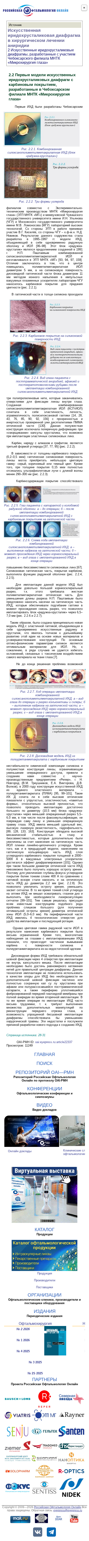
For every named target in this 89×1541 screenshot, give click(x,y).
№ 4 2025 (23, 1351)
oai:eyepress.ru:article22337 (53, 1042)
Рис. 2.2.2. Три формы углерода (41, 201)
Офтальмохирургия (35, 1324)
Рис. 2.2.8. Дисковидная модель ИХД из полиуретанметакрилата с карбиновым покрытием (47, 757)
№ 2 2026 (23, 1329)
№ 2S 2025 (35, 1373)
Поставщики (44, 1287)
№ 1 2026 (23, 1340)
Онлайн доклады (19, 1151)
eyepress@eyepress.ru (67, 1510)
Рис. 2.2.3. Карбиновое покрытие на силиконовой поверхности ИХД (47, 337)
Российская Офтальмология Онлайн (57, 1507)
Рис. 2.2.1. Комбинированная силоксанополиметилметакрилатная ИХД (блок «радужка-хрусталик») (41, 152)
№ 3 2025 (35, 1362)
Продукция (44, 1273)
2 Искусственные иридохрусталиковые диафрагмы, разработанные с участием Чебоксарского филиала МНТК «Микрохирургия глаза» (41, 56)
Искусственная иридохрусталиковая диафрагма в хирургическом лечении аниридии (44, 38)
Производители (44, 1280)
